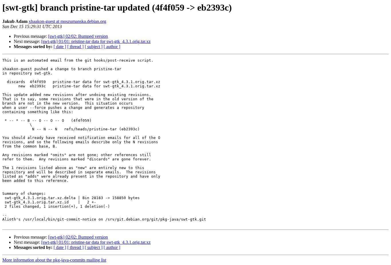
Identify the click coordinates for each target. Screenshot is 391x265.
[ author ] (112, 46)
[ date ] (60, 46)
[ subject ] (93, 46)
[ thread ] (75, 46)
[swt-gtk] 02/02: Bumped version (78, 36)
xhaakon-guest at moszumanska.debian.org (67, 21)
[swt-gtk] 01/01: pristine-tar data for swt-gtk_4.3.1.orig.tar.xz (96, 41)
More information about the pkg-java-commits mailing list (54, 260)
